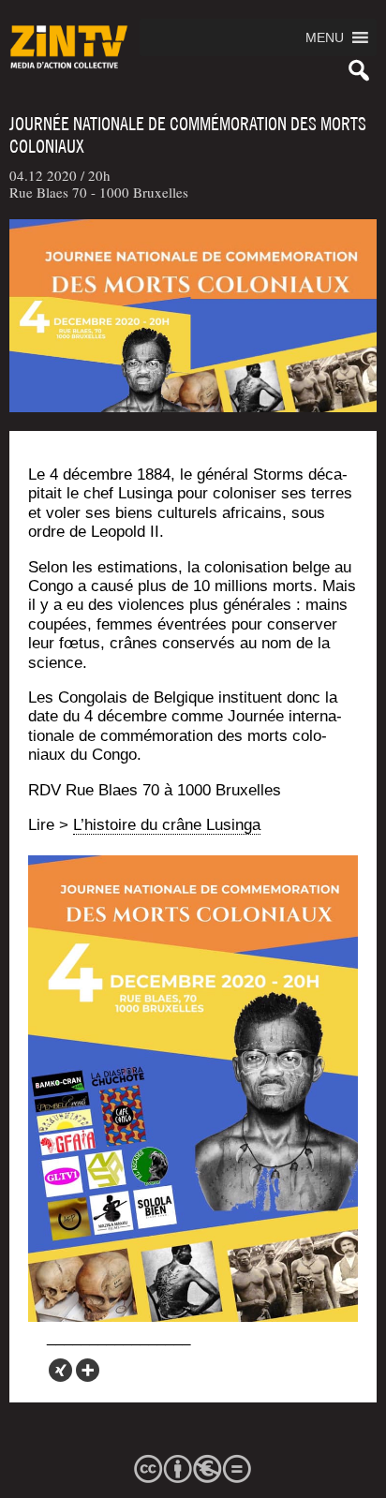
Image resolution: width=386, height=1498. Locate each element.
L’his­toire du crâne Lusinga (166, 825)
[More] (87, 1370)
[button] (324, 37)
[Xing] (60, 1370)
